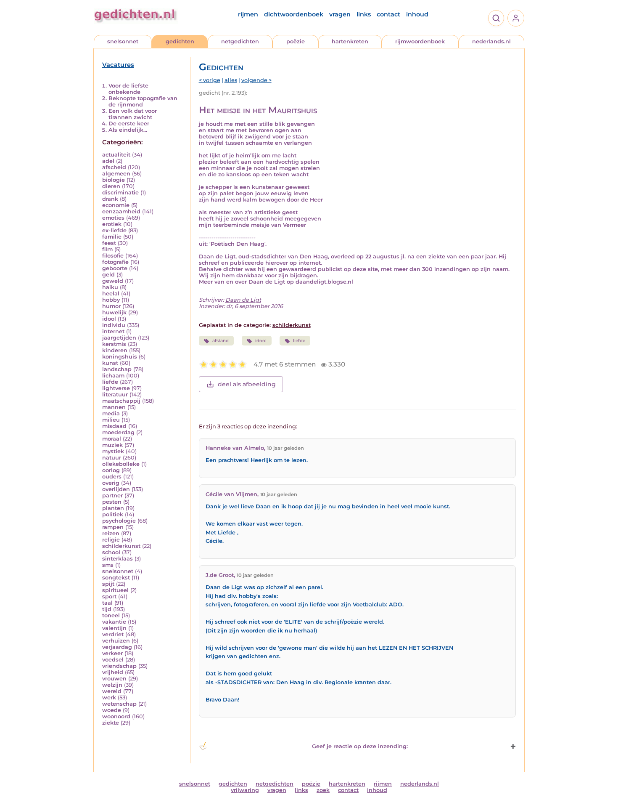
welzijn (112, 685)
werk (109, 697)
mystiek (113, 451)
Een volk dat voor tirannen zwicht (132, 114)
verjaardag (117, 647)
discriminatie (120, 192)
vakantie (114, 622)
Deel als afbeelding (247, 384)
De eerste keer (128, 123)
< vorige (209, 80)
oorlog (111, 470)
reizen (110, 533)
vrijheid (112, 672)
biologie (113, 180)
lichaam (113, 375)
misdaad (114, 426)
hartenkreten (350, 41)
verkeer (112, 653)
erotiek (111, 224)
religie (111, 540)
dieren (111, 186)
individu (113, 325)
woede (111, 710)
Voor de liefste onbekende (128, 88)
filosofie (113, 255)
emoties (113, 218)
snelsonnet (122, 41)
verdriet (113, 634)
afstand (220, 340)
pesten (111, 502)
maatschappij (121, 401)
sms (108, 565)
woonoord (116, 716)
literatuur (115, 394)
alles (230, 80)
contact (388, 14)
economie (115, 205)
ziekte (110, 723)
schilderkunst (121, 546)
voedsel (113, 659)
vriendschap (119, 666)
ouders (111, 476)
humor (111, 306)
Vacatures (118, 65)
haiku (110, 287)
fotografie (115, 262)
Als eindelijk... (127, 130)
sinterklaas (117, 558)
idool (109, 319)
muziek (112, 445)
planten (113, 508)
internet (113, 331)
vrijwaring (245, 790)
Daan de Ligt (243, 300)
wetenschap (119, 704)
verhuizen (116, 641)
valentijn (114, 628)
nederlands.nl (491, 41)
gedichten (180, 41)
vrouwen (114, 678)
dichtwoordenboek (293, 14)
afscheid (114, 167)
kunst (110, 363)
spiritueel (115, 590)
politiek (112, 514)
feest (109, 243)
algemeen (116, 173)
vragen (340, 14)
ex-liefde (114, 230)
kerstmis (114, 344)
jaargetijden (119, 338)
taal (107, 603)
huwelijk (114, 312)
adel (108, 161)
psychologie (119, 521)
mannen (114, 407)
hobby (111, 300)
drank (110, 199)
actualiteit (116, 154)
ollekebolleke (121, 464)
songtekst (116, 577)
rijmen (248, 14)
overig (110, 483)
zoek (323, 790)
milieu (111, 420)
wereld (111, 691)
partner (112, 495)
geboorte (114, 268)
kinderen (114, 350)
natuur (111, 457)
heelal (110, 293)
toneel (111, 615)
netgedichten (240, 41)
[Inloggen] (515, 18)
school (111, 552)
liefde (110, 382)
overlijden (116, 489)
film (107, 249)
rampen (113, 527)
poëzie (295, 41)
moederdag (118, 432)
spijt (108, 584)
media (111, 413)
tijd (106, 609)
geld (108, 274)
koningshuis (119, 356)
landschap (117, 369)
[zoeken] (496, 18)
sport (109, 596)
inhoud (417, 14)
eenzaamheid (121, 211)
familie (111, 237)
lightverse (116, 388)
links (364, 14)
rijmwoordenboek (420, 41)
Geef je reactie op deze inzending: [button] (360, 746)
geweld (112, 281)
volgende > (256, 80)
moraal (111, 439)
